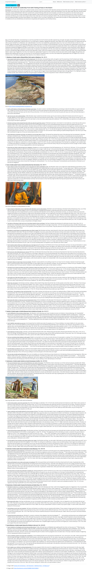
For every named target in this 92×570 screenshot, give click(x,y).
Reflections (59, 1)
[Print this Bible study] (18, 5)
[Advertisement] (46, 29)
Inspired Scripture (10, 2)
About (54, 1)
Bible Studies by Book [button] (80, 1)
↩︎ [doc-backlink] (49, 565)
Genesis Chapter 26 (10, 5)
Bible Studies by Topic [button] (68, 1)
